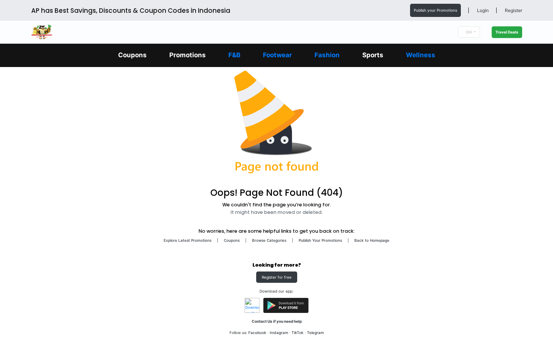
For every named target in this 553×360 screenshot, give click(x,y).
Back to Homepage (371, 240)
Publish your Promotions (435, 10)
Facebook (257, 332)
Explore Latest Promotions (187, 240)
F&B (234, 55)
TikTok (298, 332)
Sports (372, 55)
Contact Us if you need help (277, 321)
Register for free (277, 277)
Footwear (277, 55)
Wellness (420, 55)
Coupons (132, 55)
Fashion (327, 55)
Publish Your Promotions (320, 240)
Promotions (187, 55)
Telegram (315, 332)
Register (513, 10)
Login (482, 10)
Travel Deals (506, 32)
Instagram (279, 332)
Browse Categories (269, 240)
